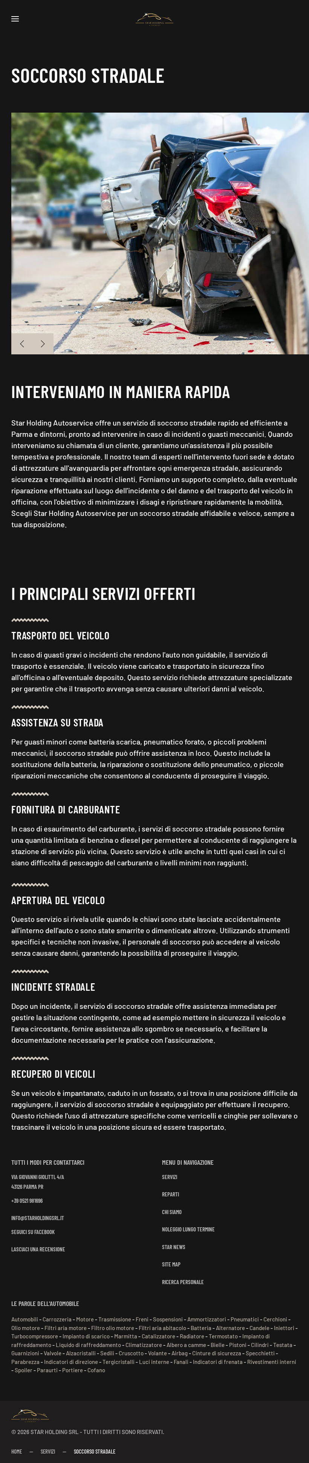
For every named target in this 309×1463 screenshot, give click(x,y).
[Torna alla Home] (154, 19)
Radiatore (192, 1336)
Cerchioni (275, 1319)
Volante (157, 1353)
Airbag (179, 1353)
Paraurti (47, 1370)
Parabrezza (25, 1361)
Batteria (201, 1327)
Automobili (24, 1319)
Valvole (52, 1353)
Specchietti (260, 1353)
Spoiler (23, 1370)
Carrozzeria (57, 1319)
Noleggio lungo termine (188, 1229)
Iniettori (284, 1327)
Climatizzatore (143, 1344)
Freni (142, 1319)
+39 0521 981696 (27, 1200)
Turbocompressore (34, 1336)
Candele (259, 1327)
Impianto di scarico (86, 1336)
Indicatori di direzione (71, 1361)
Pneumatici (245, 1319)
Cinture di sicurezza (216, 1353)
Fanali (181, 1361)
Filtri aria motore (65, 1327)
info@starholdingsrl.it (37, 1217)
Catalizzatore (158, 1336)
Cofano (96, 1370)
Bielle (218, 1344)
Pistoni (237, 1344)
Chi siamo (172, 1211)
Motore (85, 1319)
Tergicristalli (118, 1361)
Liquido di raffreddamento (88, 1344)
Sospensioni (168, 1319)
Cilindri (260, 1344)
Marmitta (125, 1336)
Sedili (107, 1353)
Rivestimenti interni (271, 1361)
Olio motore (25, 1327)
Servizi (169, 1176)
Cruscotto (131, 1353)
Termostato (223, 1336)
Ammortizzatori (206, 1319)
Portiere (72, 1370)
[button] (15, 19)
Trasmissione (114, 1319)
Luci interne (154, 1361)
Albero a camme (186, 1344)
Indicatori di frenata (218, 1361)
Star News (173, 1246)
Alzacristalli (81, 1353)
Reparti (170, 1194)
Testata (282, 1344)
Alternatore (230, 1327)
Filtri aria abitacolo (162, 1327)
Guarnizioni (25, 1353)
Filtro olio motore (112, 1327)
